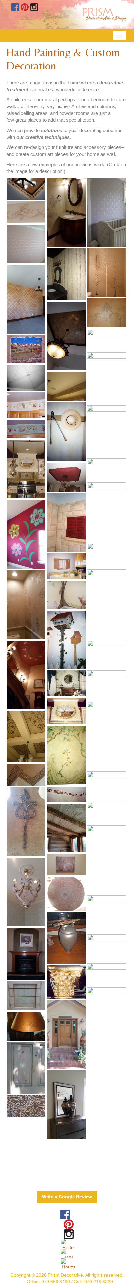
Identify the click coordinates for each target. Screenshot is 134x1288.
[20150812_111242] (26, 675)
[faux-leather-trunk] (106, 974)
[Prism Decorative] (26, 349)
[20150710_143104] (66, 1034)
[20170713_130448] (26, 299)
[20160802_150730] (66, 336)
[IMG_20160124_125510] (66, 828)
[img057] (66, 566)
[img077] (66, 640)
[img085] (26, 405)
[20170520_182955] (106, 340)
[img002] (26, 378)
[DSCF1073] (66, 595)
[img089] (106, 948)
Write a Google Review (67, 1196)
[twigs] (66, 794)
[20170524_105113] (106, 212)
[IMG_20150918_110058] (26, 244)
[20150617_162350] (106, 735)
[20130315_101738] (106, 785)
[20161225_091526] (66, 864)
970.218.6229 (98, 1281)
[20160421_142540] (26, 892)
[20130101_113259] (26, 995)
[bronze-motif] (26, 737)
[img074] (106, 555)
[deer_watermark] (66, 711)
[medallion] (66, 894)
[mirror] (106, 913)
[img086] (106, 511)
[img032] (66, 431)
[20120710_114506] (106, 378)
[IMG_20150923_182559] (106, 272)
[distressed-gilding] (106, 684)
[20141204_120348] (106, 813)
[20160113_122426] (26, 604)
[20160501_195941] (106, 1021)
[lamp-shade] (26, 1026)
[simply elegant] (26, 189)
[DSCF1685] (66, 477)
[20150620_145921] (26, 534)
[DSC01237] (106, 312)
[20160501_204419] (26, 1106)
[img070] (66, 755)
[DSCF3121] (106, 654)
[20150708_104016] (66, 1104)
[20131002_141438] (66, 386)
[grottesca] (106, 431)
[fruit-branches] (26, 429)
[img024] (66, 522)
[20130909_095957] (26, 1068)
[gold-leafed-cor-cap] (66, 982)
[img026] (66, 683)
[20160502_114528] (26, 821)
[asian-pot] (66, 938)
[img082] (106, 469)
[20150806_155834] (106, 603)
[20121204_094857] (26, 954)
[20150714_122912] (106, 859)
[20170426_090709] (26, 212)
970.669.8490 (55, 1281)
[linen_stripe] (66, 274)
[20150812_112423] (26, 775)
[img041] (26, 469)
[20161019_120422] (66, 212)
